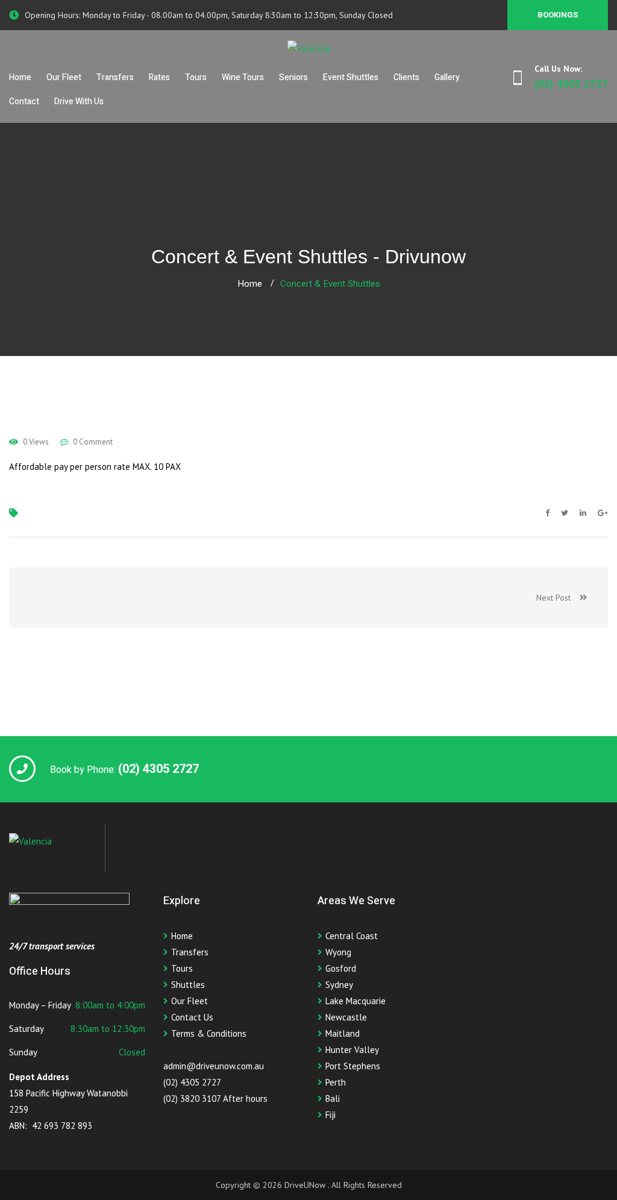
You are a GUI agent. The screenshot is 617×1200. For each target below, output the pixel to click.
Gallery (447, 77)
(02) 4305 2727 (192, 1082)
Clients (406, 77)
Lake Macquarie (355, 1001)
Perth (335, 1082)
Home (20, 77)
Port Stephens (352, 1066)
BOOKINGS (557, 14)
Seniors (293, 77)
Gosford (340, 968)
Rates (159, 77)
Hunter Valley (352, 1049)
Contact (24, 101)
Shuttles (188, 984)
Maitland (342, 1033)
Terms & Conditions (208, 1033)
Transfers (115, 77)
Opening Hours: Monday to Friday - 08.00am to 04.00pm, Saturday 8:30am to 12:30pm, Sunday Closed (209, 15)
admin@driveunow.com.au (213, 1066)
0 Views (35, 442)
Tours (196, 77)
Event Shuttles (350, 77)
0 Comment (92, 442)
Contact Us (192, 1017)
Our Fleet (63, 77)
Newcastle (346, 1017)
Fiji (330, 1114)
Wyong (338, 952)
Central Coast (351, 936)
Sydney (339, 984)
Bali (332, 1098)
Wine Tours (243, 77)
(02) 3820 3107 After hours (215, 1098)
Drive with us (79, 101)
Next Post (558, 597)
